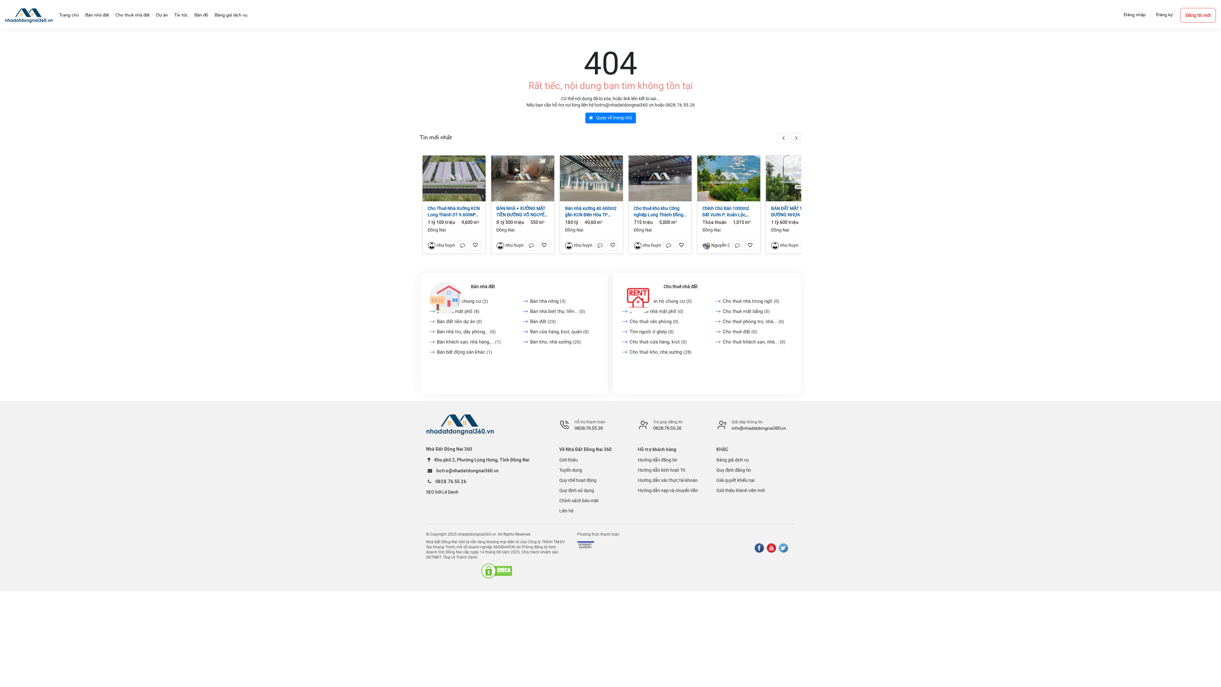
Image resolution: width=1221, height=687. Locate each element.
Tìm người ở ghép (652, 332)
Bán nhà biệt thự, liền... (557, 311)
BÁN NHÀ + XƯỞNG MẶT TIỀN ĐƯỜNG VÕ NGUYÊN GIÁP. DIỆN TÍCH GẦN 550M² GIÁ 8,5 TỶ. (522, 212)
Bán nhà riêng (548, 301)
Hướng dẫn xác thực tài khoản (668, 480)
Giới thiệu (568, 459)
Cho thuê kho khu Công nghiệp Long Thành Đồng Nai (658, 212)
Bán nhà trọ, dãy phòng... (466, 332)
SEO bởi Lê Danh (442, 492)
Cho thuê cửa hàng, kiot (658, 342)
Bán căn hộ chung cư (462, 301)
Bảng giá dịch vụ (732, 459)
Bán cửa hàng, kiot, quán (559, 332)
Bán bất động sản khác (464, 352)
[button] (796, 138)
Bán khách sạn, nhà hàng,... (469, 342)
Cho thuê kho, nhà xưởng (661, 352)
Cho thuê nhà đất (681, 286)
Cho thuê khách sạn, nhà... (754, 342)
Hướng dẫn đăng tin (657, 459)
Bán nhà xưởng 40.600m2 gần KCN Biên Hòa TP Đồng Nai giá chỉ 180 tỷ (591, 212)
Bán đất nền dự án (459, 321)
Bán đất (543, 321)
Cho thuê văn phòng (654, 321)
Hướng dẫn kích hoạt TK (662, 470)
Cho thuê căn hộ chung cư (661, 301)
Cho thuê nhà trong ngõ (751, 301)
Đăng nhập (1135, 15)
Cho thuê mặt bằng (746, 311)
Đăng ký (1164, 15)
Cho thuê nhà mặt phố (656, 311)
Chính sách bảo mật (579, 500)
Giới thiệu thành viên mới (740, 490)
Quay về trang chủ (613, 117)
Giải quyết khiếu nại (735, 480)
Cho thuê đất (740, 332)
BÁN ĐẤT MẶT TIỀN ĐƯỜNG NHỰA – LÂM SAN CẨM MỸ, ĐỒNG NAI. (797, 212)
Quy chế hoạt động (578, 480)
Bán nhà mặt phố (458, 311)
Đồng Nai (437, 229)
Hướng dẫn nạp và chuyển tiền (668, 490)
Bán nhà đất (483, 286)
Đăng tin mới (1198, 15)
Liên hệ (566, 510)
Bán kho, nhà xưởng (555, 342)
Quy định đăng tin (733, 470)
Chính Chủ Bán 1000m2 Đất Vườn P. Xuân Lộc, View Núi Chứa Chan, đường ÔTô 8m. (725, 212)
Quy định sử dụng (576, 490)
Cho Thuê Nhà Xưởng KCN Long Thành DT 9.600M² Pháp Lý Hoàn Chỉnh (454, 212)
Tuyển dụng (570, 470)
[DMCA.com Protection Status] (497, 571)
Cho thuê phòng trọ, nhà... (753, 321)
